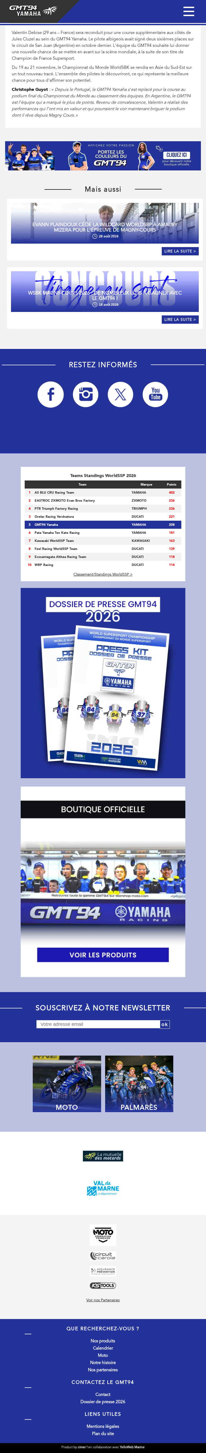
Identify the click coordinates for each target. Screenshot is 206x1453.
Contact (102, 1394)
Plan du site (103, 1433)
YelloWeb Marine (132, 1447)
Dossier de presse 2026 (102, 1401)
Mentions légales (103, 1426)
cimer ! (82, 1447)
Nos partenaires (103, 1370)
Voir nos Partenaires (103, 1300)
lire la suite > (180, 251)
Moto (103, 1355)
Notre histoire (103, 1362)
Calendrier (103, 1348)
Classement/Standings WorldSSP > (103, 574)
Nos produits (103, 1341)
